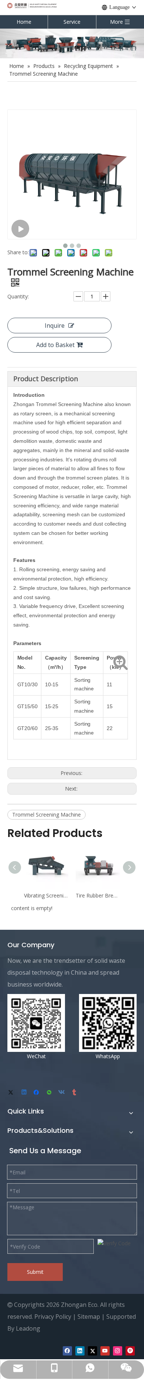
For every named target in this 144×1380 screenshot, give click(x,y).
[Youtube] (105, 1351)
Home (24, 21)
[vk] (62, 1093)
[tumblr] (74, 1093)
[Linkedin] (24, 1093)
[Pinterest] (130, 1351)
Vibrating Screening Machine (46, 895)
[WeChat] (49, 1093)
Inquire (55, 325)
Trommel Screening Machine (46, 814)
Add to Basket (55, 345)
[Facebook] (37, 1093)
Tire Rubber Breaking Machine (98, 895)
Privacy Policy (52, 1316)
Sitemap (89, 1316)
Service (72, 21)
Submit (35, 1271)
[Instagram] (117, 1351)
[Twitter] (12, 1093)
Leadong (28, 1328)
